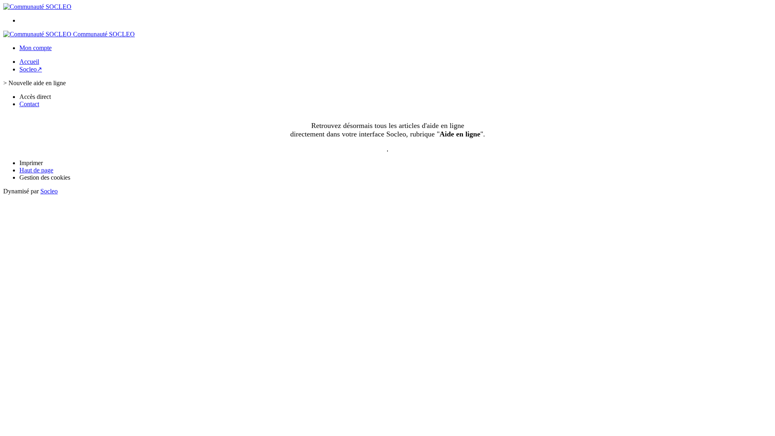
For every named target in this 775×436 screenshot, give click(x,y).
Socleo (49, 191)
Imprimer (31, 162)
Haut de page (36, 170)
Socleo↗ (30, 69)
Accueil (29, 61)
